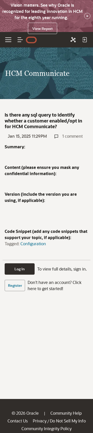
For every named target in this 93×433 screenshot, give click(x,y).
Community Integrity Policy (46, 428)
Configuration (33, 243)
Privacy (40, 420)
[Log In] (84, 39)
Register (15, 285)
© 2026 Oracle (25, 413)
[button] (20, 39)
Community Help (66, 413)
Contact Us (17, 420)
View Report (42, 28)
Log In (19, 268)
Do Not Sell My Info (68, 420)
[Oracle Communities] (73, 40)
